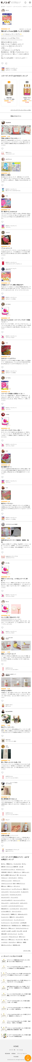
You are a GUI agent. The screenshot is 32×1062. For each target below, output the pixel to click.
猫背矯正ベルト (26, 925)
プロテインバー (16, 880)
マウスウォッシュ (20, 869)
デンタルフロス (17, 863)
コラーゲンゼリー (12, 877)
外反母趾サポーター (16, 925)
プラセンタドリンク (13, 936)
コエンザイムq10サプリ (7, 900)
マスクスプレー (12, 942)
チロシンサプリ (5, 903)
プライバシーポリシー (22, 1053)
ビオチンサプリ (23, 903)
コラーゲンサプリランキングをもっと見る (21, 110)
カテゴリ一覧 (12, 1049)
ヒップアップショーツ (17, 889)
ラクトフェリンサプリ (15, 891)
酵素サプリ (25, 889)
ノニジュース (4, 936)
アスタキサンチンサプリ (15, 894)
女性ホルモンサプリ (22, 914)
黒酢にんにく (11, 939)
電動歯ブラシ (9, 863)
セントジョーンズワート (19, 900)
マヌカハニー (4, 877)
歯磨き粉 (3, 866)
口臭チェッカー (25, 872)
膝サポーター (4, 928)
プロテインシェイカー (6, 880)
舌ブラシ (24, 863)
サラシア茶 (19, 931)
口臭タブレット (17, 872)
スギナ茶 (25, 931)
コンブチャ (20, 934)
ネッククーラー (19, 939)
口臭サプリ (10, 872)
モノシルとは (20, 1049)
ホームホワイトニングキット (8, 869)
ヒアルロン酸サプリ (6, 911)
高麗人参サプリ (5, 908)
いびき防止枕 (23, 922)
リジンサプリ (4, 905)
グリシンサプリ (14, 897)
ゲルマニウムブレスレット (22, 928)
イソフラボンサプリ (14, 908)
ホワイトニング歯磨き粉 (12, 866)
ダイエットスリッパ (6, 889)
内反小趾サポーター (6, 925)
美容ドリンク (4, 939)
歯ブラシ (3, 863)
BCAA (14, 883)
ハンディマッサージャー (7, 919)
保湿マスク (19, 942)
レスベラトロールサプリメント (15, 905)
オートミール (23, 875)
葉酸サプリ (12, 917)
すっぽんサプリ (24, 891)
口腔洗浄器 (4, 872)
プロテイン (20, 877)
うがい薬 (21, 866)
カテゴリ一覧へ (27, 950)
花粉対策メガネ (16, 945)
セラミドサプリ (23, 908)
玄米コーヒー (22, 936)
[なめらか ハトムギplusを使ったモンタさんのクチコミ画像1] (7, 19)
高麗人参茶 (4, 934)
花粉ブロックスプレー (6, 945)
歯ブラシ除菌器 (5, 875)
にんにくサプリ (5, 894)
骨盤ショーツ (11, 928)
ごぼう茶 (3, 931)
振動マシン (10, 886)
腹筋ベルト (4, 886)
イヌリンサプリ (5, 891)
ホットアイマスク (15, 922)
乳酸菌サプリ (14, 914)
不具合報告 (16, 1056)
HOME (16, 1046)
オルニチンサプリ (5, 897)
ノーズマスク (4, 942)
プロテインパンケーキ (6, 883)
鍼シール (26, 939)
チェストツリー (5, 917)
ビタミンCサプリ (20, 917)
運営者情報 (7, 1053)
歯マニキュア (13, 875)
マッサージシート (5, 922)
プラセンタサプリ (5, 914)
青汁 (18, 875)
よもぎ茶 (13, 931)
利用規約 (14, 1053)
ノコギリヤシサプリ (14, 903)
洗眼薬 (24, 942)
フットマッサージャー (19, 919)
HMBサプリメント (20, 883)
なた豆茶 (8, 931)
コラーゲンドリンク (12, 934)
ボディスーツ (17, 886)
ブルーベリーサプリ (16, 911)
